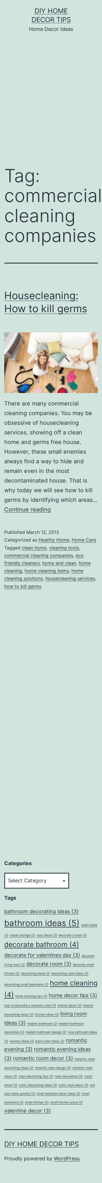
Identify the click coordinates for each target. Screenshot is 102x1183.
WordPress (67, 1158)
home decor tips (73, 995)
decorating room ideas (69, 973)
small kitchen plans (66, 1102)
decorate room (48, 964)
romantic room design (53, 1068)
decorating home (35, 973)
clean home (34, 548)
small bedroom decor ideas (58, 1093)
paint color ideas (49, 1041)
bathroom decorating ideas (41, 911)
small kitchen (37, 1102)
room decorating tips (35, 1076)
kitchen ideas (47, 1014)
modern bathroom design (46, 1032)
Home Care (84, 540)
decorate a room (73, 935)
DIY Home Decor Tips (41, 1144)
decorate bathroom (41, 944)
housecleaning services (70, 578)
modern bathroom (42, 1023)
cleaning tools (64, 548)
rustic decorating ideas (38, 1085)
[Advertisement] (51, 103)
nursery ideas (22, 1041)
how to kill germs (22, 586)
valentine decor (27, 1110)
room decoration (69, 1076)
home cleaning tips (31, 996)
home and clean (59, 563)
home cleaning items (47, 571)
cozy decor (47, 935)
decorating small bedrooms (26, 984)
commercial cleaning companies (38, 555)
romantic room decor (43, 1058)
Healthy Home (54, 540)
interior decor (70, 1005)
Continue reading (27, 509)
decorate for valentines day (42, 955)
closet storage (22, 935)
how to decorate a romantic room (30, 1005)
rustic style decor (73, 1085)
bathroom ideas (42, 923)
